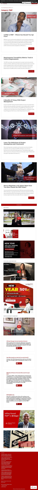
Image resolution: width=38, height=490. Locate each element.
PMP (9, 7)
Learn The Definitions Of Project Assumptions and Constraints (15, 143)
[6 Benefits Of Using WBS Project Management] (19, 87)
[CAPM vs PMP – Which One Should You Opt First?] (19, 22)
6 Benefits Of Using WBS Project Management (14, 101)
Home (2, 7)
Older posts (19, 204)
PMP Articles (3, 482)
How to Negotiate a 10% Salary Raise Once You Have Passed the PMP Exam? (18, 186)
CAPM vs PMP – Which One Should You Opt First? (19, 35)
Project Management (6, 7)
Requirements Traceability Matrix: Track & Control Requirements (18, 58)
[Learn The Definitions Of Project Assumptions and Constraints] (19, 130)
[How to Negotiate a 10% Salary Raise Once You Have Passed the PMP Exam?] (19, 172)
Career (2, 2)
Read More (31, 48)
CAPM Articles (3, 486)
